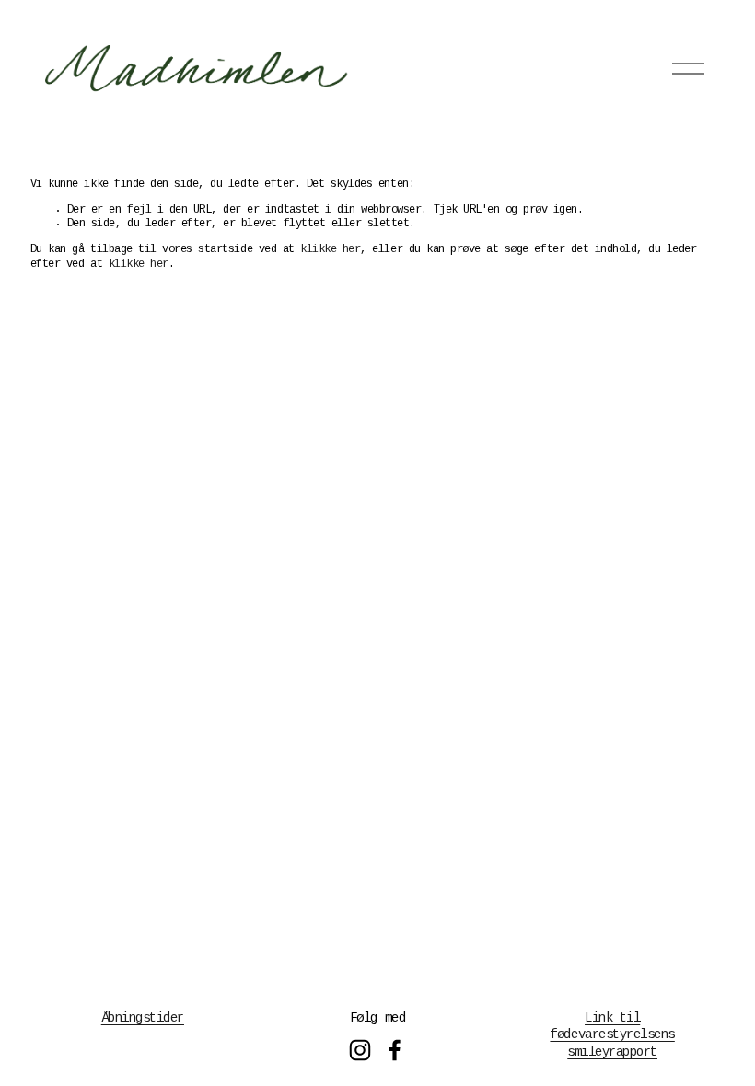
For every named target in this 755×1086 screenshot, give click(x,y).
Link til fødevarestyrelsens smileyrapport (612, 1035)
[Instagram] (360, 1050)
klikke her (330, 250)
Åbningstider (142, 1018)
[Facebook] (395, 1050)
